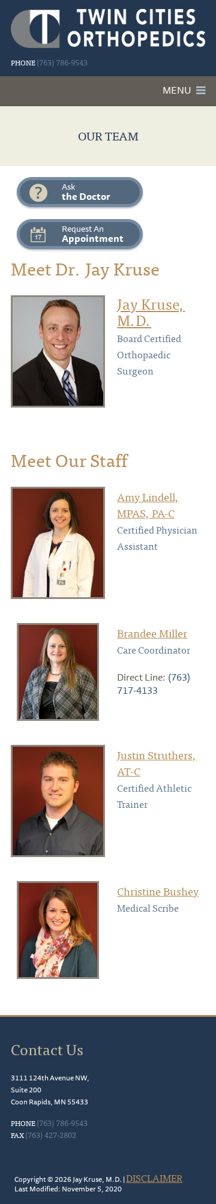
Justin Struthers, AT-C (156, 763)
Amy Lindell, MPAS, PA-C (148, 505)
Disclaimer (154, 1177)
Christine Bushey (158, 891)
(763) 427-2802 (50, 1134)
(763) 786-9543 (62, 62)
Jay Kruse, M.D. (151, 311)
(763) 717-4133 (153, 683)
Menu (177, 90)
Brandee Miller (152, 633)
